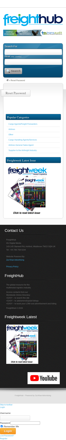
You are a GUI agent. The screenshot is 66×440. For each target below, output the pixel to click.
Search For (10, 46)
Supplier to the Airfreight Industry (22, 150)
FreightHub (19, 395)
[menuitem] (33, 410)
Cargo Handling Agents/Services (22, 140)
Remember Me (11, 426)
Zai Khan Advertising (15, 260)
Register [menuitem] (3, 438)
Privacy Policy (12, 267)
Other (10, 134)
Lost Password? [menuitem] (7, 436)
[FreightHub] (7, 80)
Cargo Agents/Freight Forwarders (22, 124)
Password (5, 423)
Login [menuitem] (2, 407)
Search (16, 71)
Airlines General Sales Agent (20, 145)
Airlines (11, 129)
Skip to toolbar (6, 405)
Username (5, 413)
